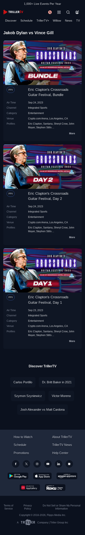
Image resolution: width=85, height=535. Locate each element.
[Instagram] (37, 464)
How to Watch (23, 437)
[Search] (68, 12)
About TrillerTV (62, 437)
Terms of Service (8, 507)
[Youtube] (48, 464)
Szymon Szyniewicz (28, 396)
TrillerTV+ (43, 20)
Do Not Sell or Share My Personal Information (61, 507)
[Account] (77, 12)
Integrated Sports (37, 107)
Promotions (21, 453)
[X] (26, 464)
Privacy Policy (28, 507)
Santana (48, 123)
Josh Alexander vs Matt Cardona (42, 409)
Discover (11, 20)
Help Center (60, 453)
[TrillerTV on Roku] (55, 487)
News (68, 20)
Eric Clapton (35, 123)
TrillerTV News (62, 444)
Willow (57, 20)
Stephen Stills (44, 127)
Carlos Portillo (22, 382)
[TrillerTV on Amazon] (67, 476)
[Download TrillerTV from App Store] (42, 476)
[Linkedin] (58, 464)
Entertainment (36, 113)
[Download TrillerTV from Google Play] (18, 476)
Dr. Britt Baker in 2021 (57, 382)
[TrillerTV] (13, 12)
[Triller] (69, 464)
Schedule (26, 20)
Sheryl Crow (60, 123)
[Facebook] (15, 464)
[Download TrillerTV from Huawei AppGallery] (30, 487)
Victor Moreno (61, 396)
